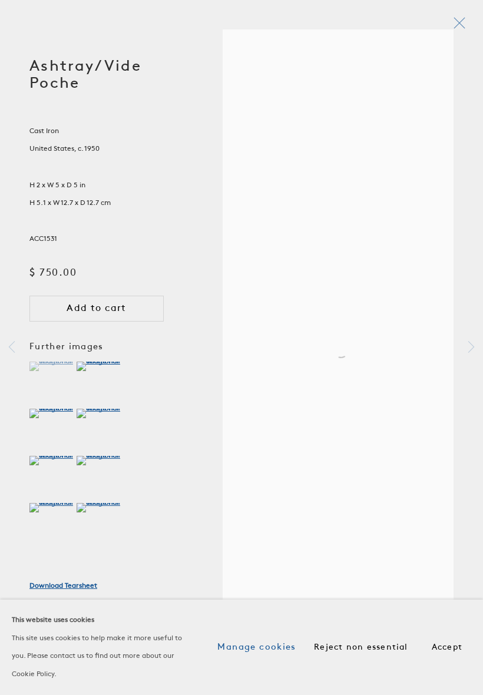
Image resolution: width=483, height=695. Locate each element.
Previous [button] (12, 347)
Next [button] (471, 347)
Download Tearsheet (63, 586)
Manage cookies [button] (256, 647)
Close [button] (456, 26)
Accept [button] (447, 647)
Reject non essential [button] (361, 647)
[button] (51, 366)
